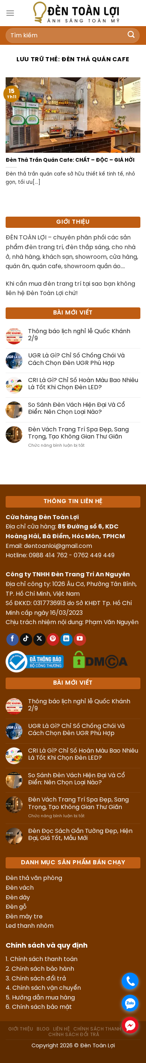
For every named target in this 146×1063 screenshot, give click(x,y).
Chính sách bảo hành (43, 969)
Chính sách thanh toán (43, 959)
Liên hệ (61, 1029)
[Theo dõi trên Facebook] (12, 639)
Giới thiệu (20, 1029)
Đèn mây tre (24, 917)
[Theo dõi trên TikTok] (26, 639)
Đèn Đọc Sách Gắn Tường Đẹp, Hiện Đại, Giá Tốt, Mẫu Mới (80, 835)
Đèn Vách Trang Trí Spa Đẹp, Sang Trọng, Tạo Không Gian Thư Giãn (78, 433)
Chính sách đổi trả (39, 979)
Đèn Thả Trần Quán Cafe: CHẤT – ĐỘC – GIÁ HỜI (70, 160)
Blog (43, 1029)
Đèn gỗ (16, 907)
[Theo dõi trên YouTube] (80, 639)
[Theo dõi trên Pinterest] (53, 639)
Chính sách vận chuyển (46, 988)
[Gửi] (131, 35)
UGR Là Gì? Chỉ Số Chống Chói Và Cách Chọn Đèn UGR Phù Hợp (76, 359)
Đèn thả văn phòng (34, 878)
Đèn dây (18, 898)
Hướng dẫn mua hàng (43, 998)
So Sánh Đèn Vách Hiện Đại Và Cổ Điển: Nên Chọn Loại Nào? (76, 408)
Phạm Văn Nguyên (112, 622)
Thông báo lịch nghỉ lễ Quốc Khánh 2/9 (79, 335)
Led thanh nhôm (30, 926)
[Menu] (10, 13)
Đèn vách (20, 888)
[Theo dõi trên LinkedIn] (66, 639)
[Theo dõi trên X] (39, 639)
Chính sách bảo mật (42, 1007)
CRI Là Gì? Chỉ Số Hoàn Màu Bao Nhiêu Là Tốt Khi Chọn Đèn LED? (83, 384)
